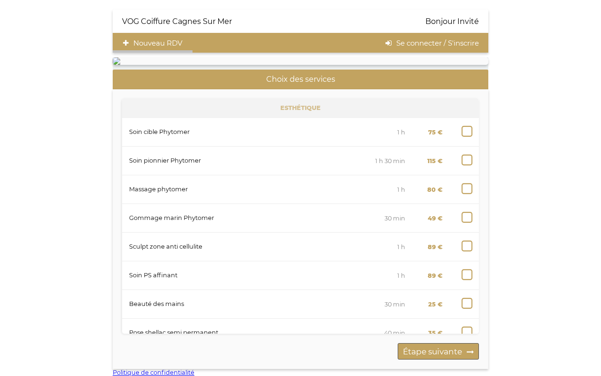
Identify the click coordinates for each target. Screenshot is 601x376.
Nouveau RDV (157, 43)
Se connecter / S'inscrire (437, 43)
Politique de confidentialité (153, 372)
